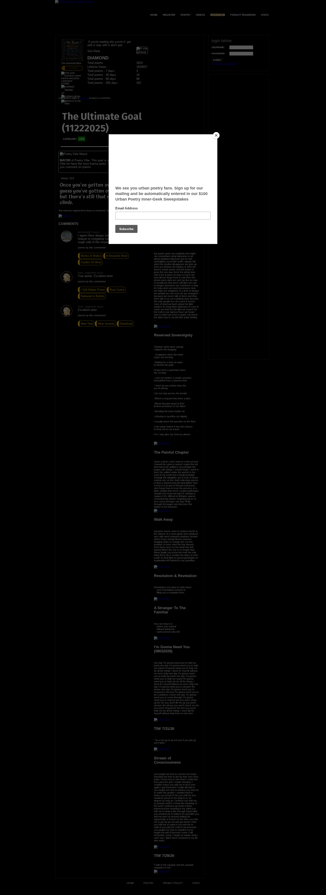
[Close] (216, 135)
